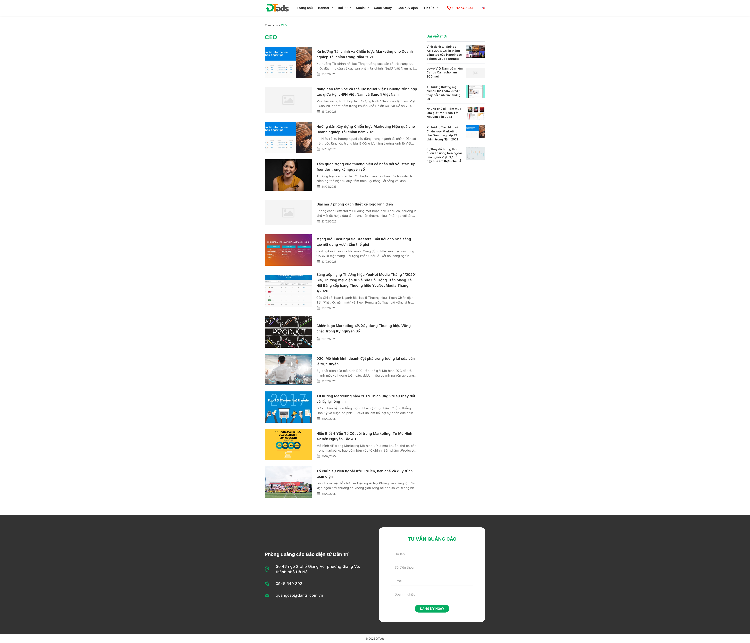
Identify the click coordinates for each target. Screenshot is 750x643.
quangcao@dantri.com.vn (299, 595)
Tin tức (429, 8)
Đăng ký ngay (432, 609)
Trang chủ (305, 8)
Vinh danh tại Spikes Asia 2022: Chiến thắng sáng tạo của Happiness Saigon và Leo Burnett (444, 53)
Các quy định (407, 8)
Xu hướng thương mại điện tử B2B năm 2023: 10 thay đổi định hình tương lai (444, 93)
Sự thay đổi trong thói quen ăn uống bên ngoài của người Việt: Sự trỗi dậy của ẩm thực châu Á (444, 155)
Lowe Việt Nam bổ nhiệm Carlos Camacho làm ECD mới (445, 72)
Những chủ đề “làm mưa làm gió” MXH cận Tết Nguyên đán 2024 (444, 113)
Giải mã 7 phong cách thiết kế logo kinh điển (354, 204)
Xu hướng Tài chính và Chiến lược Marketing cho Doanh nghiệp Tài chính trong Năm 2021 (443, 133)
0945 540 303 (289, 583)
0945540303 (462, 8)
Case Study (383, 8)
